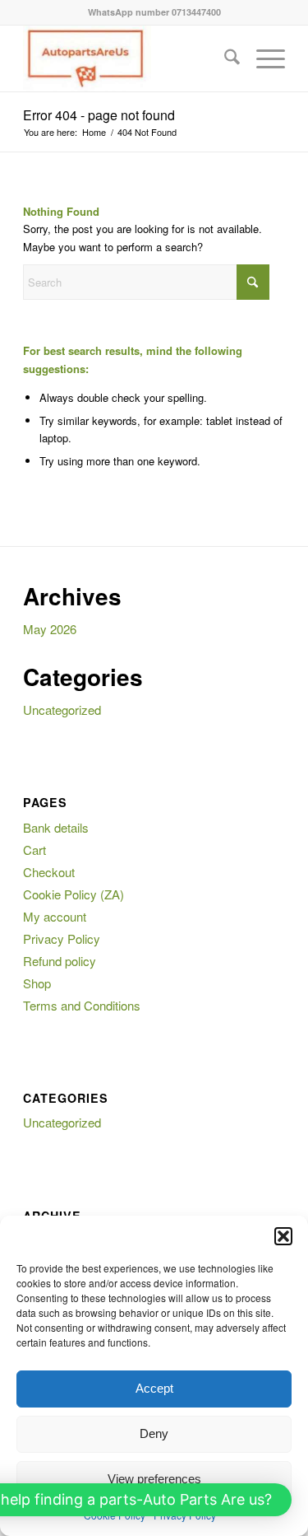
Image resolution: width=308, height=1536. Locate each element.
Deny (154, 1433)
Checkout (49, 871)
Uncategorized (62, 709)
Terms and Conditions (81, 1005)
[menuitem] (224, 58)
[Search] (224, 58)
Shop (37, 983)
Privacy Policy (61, 938)
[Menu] (262, 58)
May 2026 (49, 628)
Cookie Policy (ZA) (73, 894)
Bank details (56, 827)
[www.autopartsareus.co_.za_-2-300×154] (127, 58)
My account (54, 916)
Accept (154, 1388)
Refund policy (59, 960)
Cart (34, 849)
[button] (283, 1236)
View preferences (154, 1479)
